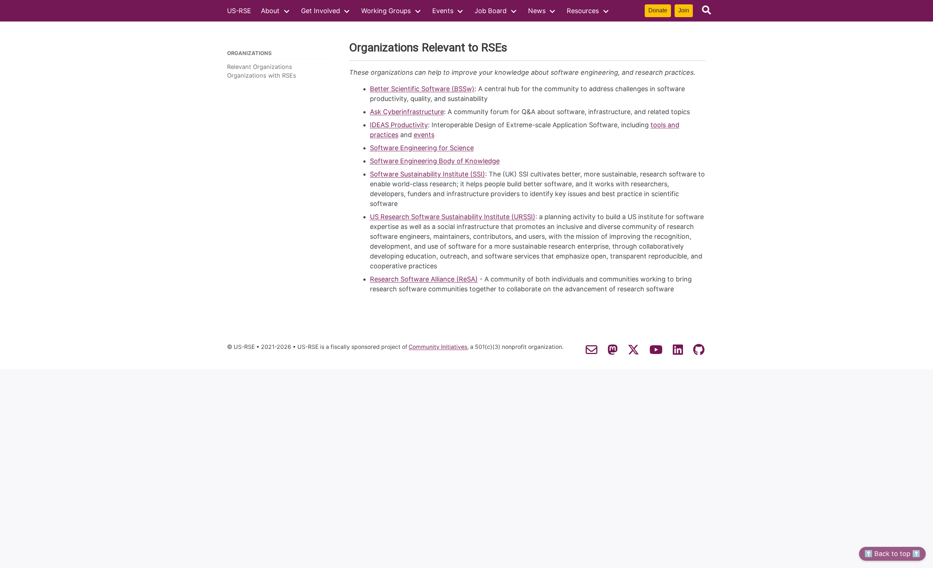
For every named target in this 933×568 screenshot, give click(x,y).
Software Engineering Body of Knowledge (435, 161)
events (424, 135)
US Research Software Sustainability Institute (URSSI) (452, 217)
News (537, 11)
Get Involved (320, 11)
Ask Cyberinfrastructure (407, 112)
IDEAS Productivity (399, 125)
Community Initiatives (438, 347)
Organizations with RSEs (261, 75)
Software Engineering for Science (422, 148)
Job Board (491, 11)
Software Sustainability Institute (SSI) (427, 174)
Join (683, 10)
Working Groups (386, 11)
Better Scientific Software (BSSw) (422, 89)
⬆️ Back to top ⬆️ (892, 553)
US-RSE (239, 11)
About (270, 11)
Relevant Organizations (259, 66)
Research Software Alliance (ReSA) (424, 279)
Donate (657, 10)
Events (442, 11)
